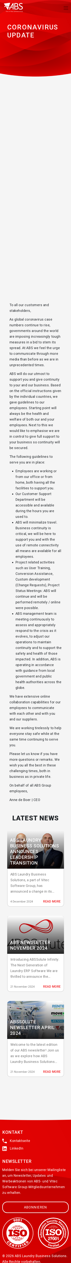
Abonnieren (35, 1207)
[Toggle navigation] (66, 8)
